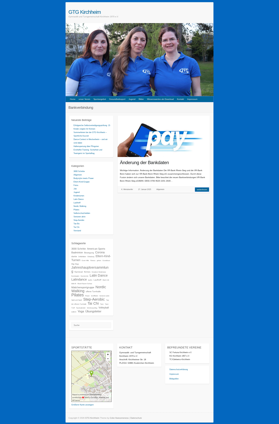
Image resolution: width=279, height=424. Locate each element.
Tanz (102, 304)
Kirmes (87, 272)
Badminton (77, 252)
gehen (99, 260)
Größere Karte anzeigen (82, 405)
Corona (100, 252)
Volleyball (104, 307)
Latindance (79, 279)
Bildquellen (174, 379)
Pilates (76, 210)
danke (74, 256)
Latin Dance (79, 199)
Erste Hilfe (85, 260)
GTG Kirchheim (84, 12)
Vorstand (77, 231)
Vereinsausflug (92, 308)
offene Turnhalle (93, 291)
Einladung (90, 256)
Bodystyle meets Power (84, 178)
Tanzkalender (81, 308)
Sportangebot (99, 99)
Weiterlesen (202, 189)
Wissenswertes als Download (160, 99)
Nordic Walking (80, 206)
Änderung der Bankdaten (144, 162)
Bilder (141, 99)
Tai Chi (76, 227)
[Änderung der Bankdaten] (164, 136)
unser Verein (84, 99)
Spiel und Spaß (76, 300)
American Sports (96, 248)
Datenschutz (136, 418)
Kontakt (180, 99)
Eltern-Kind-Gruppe (82, 182)
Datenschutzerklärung (178, 369)
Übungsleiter (93, 311)
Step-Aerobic (79, 220)
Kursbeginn (75, 276)
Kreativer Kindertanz (99, 272)
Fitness (92, 260)
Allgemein (160, 189)
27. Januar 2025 (144, 189)
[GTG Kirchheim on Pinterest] (208, 12)
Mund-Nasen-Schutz (84, 283)
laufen (90, 280)
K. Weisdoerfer (127, 189)
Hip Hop (75, 264)
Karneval (79, 272)
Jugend (132, 99)
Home (72, 99)
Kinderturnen (79, 196)
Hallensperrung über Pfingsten (86, 146)
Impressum (192, 99)
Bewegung (89, 252)
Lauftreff (77, 203)
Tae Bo (76, 224)
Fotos (76, 185)
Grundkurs (106, 260)
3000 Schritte (79, 171)
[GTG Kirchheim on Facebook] (205, 12)
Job (75, 189)
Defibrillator (82, 256)
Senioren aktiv (80, 217)
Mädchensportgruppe (82, 287)
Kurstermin (84, 276)
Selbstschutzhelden (82, 213)
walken (73, 312)
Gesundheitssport (117, 99)
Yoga (81, 311)
